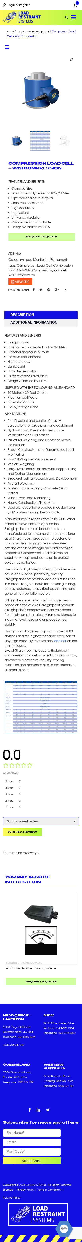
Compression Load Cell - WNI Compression (40, 267)
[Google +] (57, 289)
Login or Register (19, 5)
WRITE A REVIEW (22, 832)
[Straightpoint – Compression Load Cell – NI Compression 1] (17, 141)
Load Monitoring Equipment (33, 32)
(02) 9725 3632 (67, 1033)
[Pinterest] (48, 289)
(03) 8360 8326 (26, 1037)
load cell (60, 270)
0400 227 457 (66, 1086)
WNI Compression (21, 274)
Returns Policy (11, 1197)
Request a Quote (41, 237)
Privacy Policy (25, 1189)
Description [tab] (22, 315)
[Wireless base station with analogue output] (41, 928)
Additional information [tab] (33, 323)
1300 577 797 (25, 1082)
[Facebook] (34, 289)
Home (10, 32)
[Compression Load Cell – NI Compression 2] (41, 141)
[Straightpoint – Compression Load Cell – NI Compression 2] (64, 141)
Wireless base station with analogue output (31, 968)
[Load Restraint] (22, 17)
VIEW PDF (21, 281)
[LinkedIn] (65, 289)
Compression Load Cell (34, 265)
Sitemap (8, 1189)
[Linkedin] (38, 1110)
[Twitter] (40, 289)
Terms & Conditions (49, 1189)
